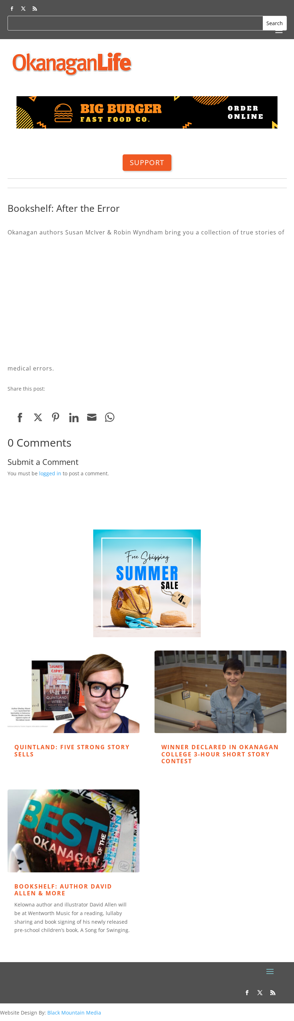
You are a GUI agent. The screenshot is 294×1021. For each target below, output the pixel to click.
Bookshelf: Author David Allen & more (63, 889)
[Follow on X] (23, 8)
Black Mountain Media (74, 1012)
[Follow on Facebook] (12, 8)
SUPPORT (147, 162)
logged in (50, 473)
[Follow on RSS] (34, 8)
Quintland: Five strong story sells (72, 750)
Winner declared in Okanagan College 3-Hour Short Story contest (220, 754)
